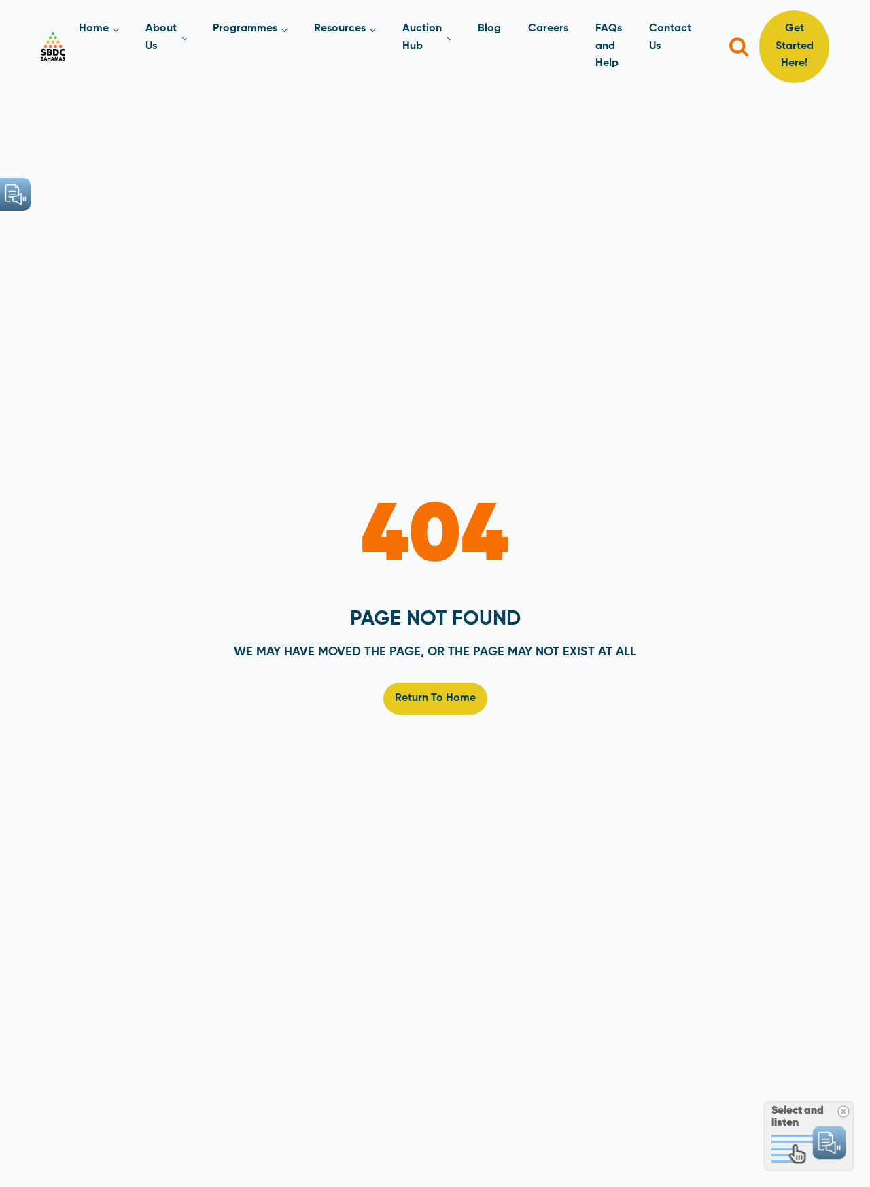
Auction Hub (422, 37)
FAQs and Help (608, 46)
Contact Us (670, 37)
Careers (548, 28)
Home (94, 28)
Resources (340, 28)
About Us (161, 37)
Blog (489, 28)
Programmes (245, 28)
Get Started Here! (795, 46)
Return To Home (435, 698)
